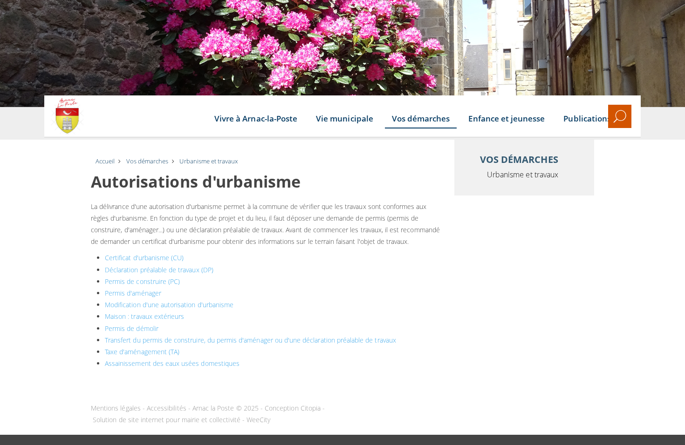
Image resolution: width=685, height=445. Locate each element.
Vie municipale (344, 118)
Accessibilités (166, 408)
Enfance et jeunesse (506, 118)
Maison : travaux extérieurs (144, 316)
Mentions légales (116, 408)
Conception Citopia (293, 408)
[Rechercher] (620, 116)
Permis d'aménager (133, 293)
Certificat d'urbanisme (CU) (144, 257)
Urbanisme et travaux (522, 174)
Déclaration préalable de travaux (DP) (159, 269)
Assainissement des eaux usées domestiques (172, 363)
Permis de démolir (131, 328)
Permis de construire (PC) (142, 281)
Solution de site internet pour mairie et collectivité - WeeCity (181, 419)
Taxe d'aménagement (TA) (142, 351)
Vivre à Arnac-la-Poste (255, 118)
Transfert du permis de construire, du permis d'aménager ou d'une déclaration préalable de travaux (250, 340)
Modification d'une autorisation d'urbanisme (169, 304)
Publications (587, 118)
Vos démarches (421, 118)
